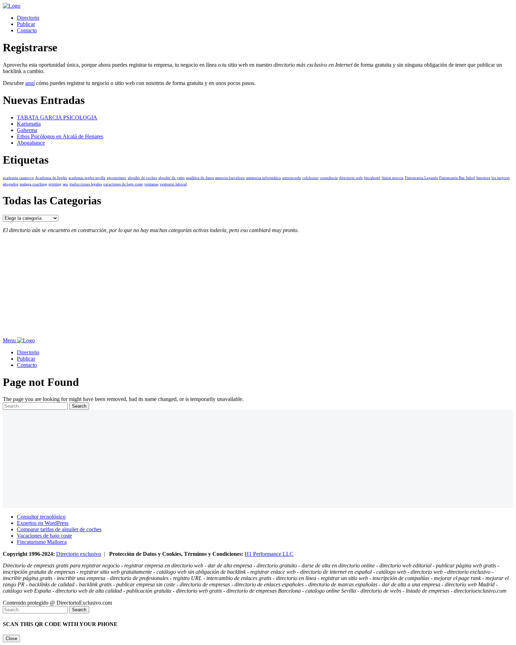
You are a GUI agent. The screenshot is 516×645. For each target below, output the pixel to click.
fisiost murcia (392, 178)
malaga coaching (33, 184)
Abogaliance (31, 143)
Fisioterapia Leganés (421, 178)
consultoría (329, 178)
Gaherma (27, 130)
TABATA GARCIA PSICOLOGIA (57, 117)
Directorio (28, 18)
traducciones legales (86, 184)
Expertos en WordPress (42, 523)
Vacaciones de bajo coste (44, 536)
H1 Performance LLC (269, 554)
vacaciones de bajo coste (123, 184)
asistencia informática (263, 178)
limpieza (483, 178)
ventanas (151, 184)
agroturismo (116, 178)
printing (54, 184)
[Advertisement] (213, 288)
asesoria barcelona (230, 178)
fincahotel (372, 178)
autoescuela (291, 178)
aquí (30, 83)
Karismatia (29, 124)
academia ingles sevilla (86, 178)
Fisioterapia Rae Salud (457, 178)
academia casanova (18, 178)
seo (65, 184)
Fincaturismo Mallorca (42, 542)
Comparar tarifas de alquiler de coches (59, 529)
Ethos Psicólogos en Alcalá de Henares (60, 136)
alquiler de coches (142, 178)
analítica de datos (200, 178)
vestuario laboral (173, 184)
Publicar (26, 24)
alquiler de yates (171, 178)
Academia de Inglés (51, 178)
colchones (310, 178)
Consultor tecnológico (41, 517)
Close (11, 638)
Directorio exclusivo (78, 554)
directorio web (351, 178)
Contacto (27, 30)
